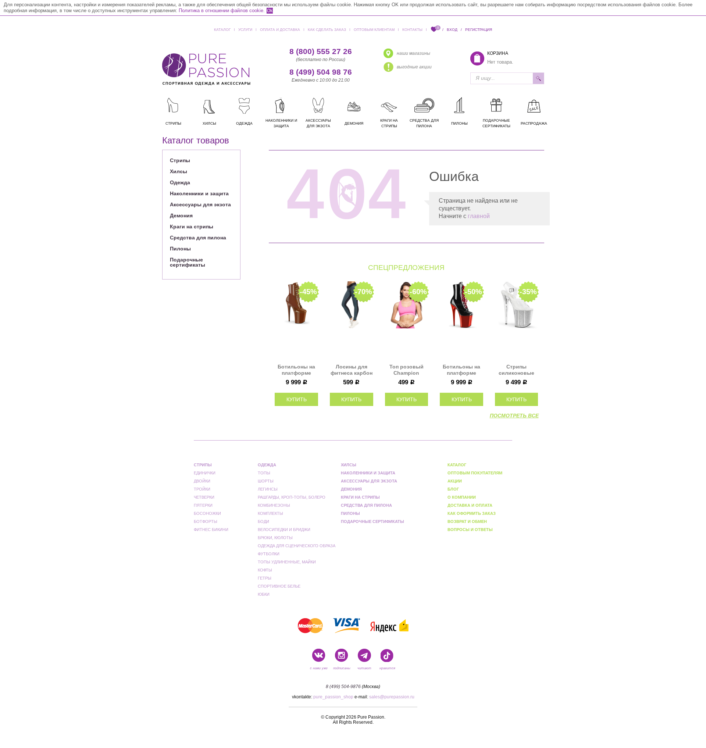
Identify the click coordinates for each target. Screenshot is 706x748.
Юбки (264, 594)
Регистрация (478, 30)
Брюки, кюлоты (275, 537)
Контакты (412, 30)
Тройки (202, 489)
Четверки (204, 497)
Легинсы (268, 489)
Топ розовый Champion (406, 370)
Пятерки (203, 505)
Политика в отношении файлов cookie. (222, 10)
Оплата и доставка (280, 30)
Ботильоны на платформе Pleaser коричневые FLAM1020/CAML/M (296, 370)
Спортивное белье (279, 586)
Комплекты (270, 513)
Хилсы (178, 171)
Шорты (266, 481)
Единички (194, 149)
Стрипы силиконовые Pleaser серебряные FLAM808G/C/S (516, 370)
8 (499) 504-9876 (343, 686)
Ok (269, 10)
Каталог (222, 30)
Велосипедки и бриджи (284, 529)
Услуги (245, 30)
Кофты (265, 570)
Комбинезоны (274, 505)
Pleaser (261, 149)
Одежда (180, 182)
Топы (264, 473)
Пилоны (180, 249)
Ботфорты (205, 521)
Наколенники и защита (199, 193)
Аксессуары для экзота (200, 204)
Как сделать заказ (327, 30)
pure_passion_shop (333, 696)
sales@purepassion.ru (391, 696)
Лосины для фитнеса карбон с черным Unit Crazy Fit (351, 370)
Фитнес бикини (211, 529)
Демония (181, 215)
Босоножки (207, 513)
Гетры (264, 578)
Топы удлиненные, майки (287, 562)
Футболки (268, 554)
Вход (452, 30)
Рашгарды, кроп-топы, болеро (291, 497)
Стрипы (180, 160)
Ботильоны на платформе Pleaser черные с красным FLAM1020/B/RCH (461, 370)
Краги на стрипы (191, 226)
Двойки (202, 481)
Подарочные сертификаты (187, 262)
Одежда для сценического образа (296, 546)
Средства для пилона (198, 238)
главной (479, 216)
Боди (263, 521)
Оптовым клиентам (374, 30)
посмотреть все (514, 415)
